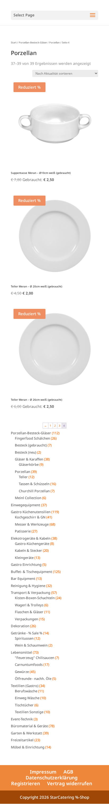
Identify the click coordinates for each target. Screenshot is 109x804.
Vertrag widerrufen (69, 783)
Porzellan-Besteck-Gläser (33, 42)
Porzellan (54, 42)
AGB (68, 772)
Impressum (43, 772)
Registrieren (25, 783)
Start (14, 42)
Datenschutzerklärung (52, 777)
